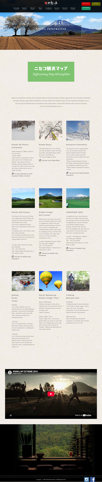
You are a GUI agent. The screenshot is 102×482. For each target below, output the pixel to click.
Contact (96, 3)
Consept (16, 8)
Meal (40, 8)
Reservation (86, 3)
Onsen (32, 8)
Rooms (24, 8)
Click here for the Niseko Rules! (51, 160)
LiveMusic (48, 8)
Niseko (73, 8)
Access (56, 8)
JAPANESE (86, 7)
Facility (65, 8)
